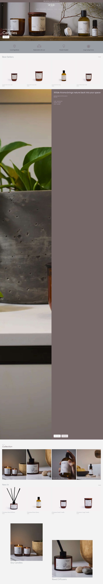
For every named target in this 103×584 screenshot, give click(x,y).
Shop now (6, 36)
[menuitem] (37, 9)
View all (99, 56)
